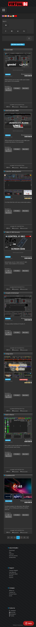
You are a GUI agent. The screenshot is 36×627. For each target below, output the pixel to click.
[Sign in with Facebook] (5, 31)
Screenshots (12, 557)
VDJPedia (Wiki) (13, 574)
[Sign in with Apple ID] (17, 31)
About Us (11, 590)
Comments (16, 106)
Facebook (13, 610)
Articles (11, 575)
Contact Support (13, 570)
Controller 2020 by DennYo (13, 171)
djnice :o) (29, 381)
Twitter (12, 616)
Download (12, 550)
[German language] (11, 16)
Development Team (27, 74)
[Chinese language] (16, 16)
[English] (3, 16)
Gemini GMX (9, 50)
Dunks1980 (29, 439)
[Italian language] (13, 16)
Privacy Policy (12, 594)
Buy (10, 552)
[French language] (8, 16)
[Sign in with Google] (24, 31)
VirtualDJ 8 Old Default (12, 293)
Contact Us (12, 592)
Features (11, 554)
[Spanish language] (5, 16)
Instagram (13, 614)
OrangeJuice (9, 354)
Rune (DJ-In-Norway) (27, 500)
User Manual (12, 572)
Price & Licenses (13, 555)
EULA (10, 596)
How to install (25, 106)
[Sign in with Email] (6, 25)
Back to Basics (9, 414)
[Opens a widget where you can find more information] (28, 623)
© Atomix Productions (18, 625)
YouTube (12, 612)
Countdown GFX (10, 475)
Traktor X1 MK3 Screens (12, 232)
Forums (11, 577)
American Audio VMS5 (12, 110)
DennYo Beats (28, 196)
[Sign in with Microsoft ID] (11, 31)
